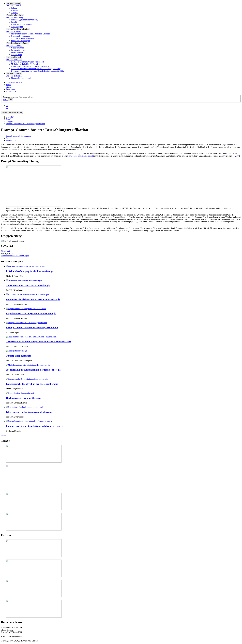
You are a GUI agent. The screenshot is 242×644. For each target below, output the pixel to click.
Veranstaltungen (17, 48)
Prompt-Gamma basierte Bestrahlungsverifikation (25, 124)
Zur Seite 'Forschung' (14, 17)
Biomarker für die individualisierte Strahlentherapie (33, 299)
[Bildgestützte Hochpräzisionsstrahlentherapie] (25, 407)
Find (10, 100)
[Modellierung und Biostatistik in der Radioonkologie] (28, 365)
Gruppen (9, 121)
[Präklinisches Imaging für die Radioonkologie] (25, 266)
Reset (5, 99)
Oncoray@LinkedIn (14, 82)
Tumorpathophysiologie (18, 355)
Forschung (10, 119)
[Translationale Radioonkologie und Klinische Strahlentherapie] (31, 337)
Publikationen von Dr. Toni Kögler (15, 256)
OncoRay (10, 117)
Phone (3, 251)
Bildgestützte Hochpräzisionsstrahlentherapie (29, 412)
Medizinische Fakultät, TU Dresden (25, 64)
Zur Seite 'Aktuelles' (14, 45)
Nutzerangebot (17, 27)
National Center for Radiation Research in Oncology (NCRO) (35, 69)
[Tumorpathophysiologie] (16, 351)
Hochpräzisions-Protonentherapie (23, 398)
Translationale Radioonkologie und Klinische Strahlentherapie (38, 341)
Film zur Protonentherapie (21, 78)
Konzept (14, 10)
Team (8, 138)
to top (3, 435)
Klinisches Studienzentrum (21, 24)
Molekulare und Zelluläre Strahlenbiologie (28, 285)
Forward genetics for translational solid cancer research (34, 426)
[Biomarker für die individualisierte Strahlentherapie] (27, 294)
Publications (11, 140)
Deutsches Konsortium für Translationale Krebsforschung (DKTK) (37, 71)
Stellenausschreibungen (20, 41)
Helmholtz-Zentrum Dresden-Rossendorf (27, 62)
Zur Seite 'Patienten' (14, 76)
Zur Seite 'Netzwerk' (14, 59)
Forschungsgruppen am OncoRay (24, 20)
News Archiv (16, 55)
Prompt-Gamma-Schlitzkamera (18, 136)
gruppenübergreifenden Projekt (81, 156)
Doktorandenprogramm (20, 36)
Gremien (14, 12)
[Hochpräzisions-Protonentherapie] (20, 393)
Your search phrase (10, 97)
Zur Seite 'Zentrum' (13, 6)
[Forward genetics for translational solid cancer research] (29, 421)
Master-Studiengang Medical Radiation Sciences (30, 34)
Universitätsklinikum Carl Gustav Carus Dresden (30, 66)
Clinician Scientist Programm (22, 38)
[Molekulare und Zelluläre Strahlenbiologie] (24, 280)
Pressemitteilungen (18, 50)
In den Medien (17, 52)
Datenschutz (11, 91)
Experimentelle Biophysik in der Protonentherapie (32, 384)
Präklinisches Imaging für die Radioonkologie (29, 271)
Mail (8, 251)
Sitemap (9, 87)
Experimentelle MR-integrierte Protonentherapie (31, 313)
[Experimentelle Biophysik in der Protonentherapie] (27, 379)
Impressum (10, 89)
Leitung (14, 8)
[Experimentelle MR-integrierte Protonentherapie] (26, 309)
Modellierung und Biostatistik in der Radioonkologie (33, 369)
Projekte (14, 22)
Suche (8, 85)
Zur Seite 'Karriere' (13, 31)
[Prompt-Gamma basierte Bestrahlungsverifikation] (26, 323)
